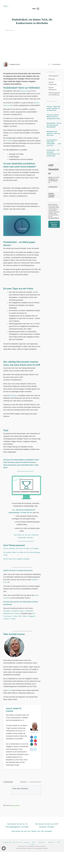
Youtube (13, 619)
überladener (14, 395)
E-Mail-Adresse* (53, 187)
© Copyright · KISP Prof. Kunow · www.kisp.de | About (18, 842)
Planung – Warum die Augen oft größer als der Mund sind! (53, 108)
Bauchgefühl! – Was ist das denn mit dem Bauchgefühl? (54, 125)
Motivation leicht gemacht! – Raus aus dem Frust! (53, 133)
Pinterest (17, 613)
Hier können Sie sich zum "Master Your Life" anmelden (32, 831)
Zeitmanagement (53, 76)
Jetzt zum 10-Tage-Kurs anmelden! (54, 224)
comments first (35, 782)
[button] (3, 848)
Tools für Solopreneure (52, 83)
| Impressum (50, 842)
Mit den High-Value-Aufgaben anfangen (16, 559)
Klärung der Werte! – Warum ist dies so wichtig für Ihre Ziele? (53, 116)
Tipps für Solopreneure (52, 88)
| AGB (57, 842)
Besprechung (24, 91)
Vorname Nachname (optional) (51, 195)
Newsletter (6, 611)
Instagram (31, 616)
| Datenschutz (40, 842)
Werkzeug (51, 79)
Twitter (24, 616)
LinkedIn (6, 619)
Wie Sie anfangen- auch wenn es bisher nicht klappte (21, 548)
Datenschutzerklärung (53, 218)
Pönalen (9, 141)
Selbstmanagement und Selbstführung (54, 94)
